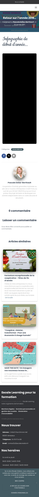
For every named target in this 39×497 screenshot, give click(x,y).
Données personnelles (19, 493)
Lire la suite (9, 298)
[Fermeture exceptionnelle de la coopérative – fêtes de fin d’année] (19, 260)
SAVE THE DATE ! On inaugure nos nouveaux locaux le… (18, 369)
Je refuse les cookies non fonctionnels (19, 487)
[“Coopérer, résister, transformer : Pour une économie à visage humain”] (19, 315)
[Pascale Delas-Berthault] (19, 173)
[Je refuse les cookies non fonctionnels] (37, 483)
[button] (19, 248)
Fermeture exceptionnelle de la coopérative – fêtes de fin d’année (19, 278)
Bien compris (19, 481)
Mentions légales (8, 409)
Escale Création (17, 149)
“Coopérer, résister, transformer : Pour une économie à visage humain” (17, 332)
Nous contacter (19, 2)
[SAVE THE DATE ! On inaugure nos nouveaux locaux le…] (19, 353)
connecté (16, 227)
